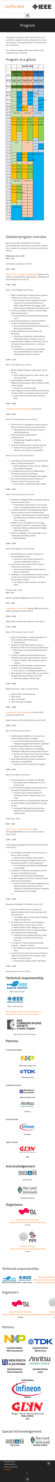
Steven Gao (21, 608)
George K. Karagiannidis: (27, 274)
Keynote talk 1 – (12, 274)
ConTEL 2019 (14, 6)
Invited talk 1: (11, 409)
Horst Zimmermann (24, 712)
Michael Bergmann (23, 409)
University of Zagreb (27, 1246)
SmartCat (7, 1469)
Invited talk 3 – (11, 712)
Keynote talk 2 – (12, 829)
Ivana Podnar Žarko (25, 829)
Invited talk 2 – (11, 608)
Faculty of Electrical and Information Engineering (27, 1222)
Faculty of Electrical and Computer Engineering (27, 1249)
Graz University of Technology (27, 1220)
